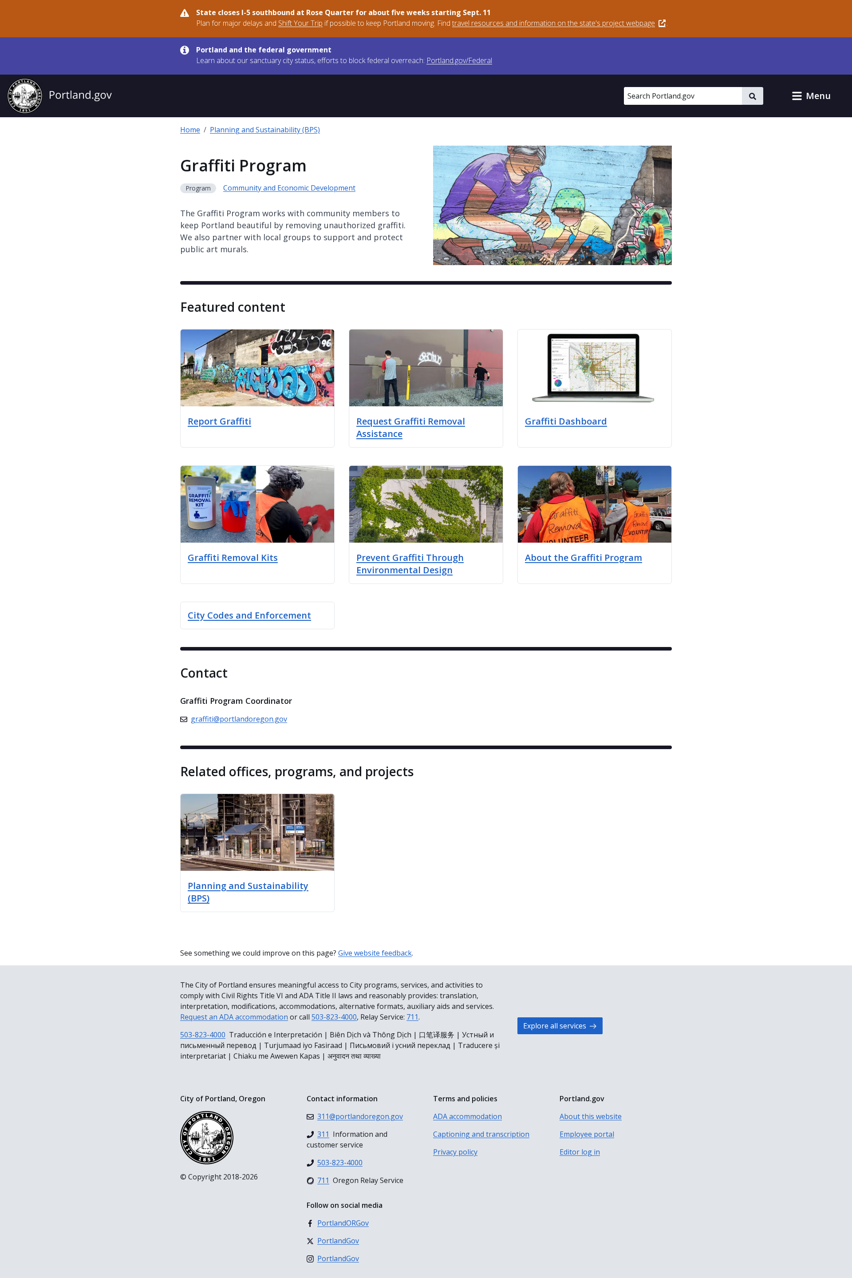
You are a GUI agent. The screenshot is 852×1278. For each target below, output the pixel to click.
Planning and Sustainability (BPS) (265, 130)
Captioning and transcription (481, 1134)
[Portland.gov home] (59, 96)
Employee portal (587, 1134)
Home (190, 130)
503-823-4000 (334, 1017)
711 (412, 1017)
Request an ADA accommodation (234, 1017)
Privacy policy (455, 1152)
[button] (811, 95)
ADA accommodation (467, 1116)
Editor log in (580, 1152)
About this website (591, 1116)
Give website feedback (375, 953)
